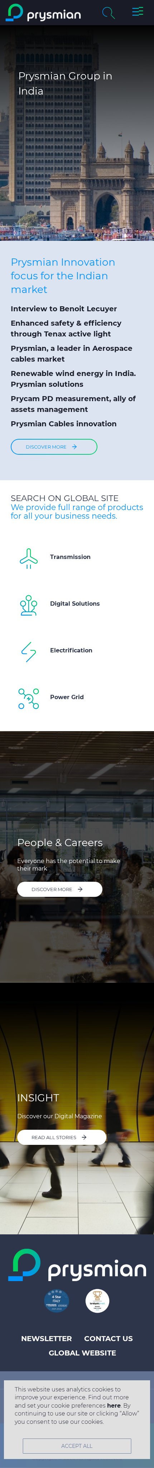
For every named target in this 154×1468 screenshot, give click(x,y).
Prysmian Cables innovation (64, 423)
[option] (77, 133)
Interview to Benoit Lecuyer (64, 308)
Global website (82, 1353)
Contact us (108, 1338)
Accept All (76, 1446)
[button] (137, 12)
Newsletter (46, 1338)
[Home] (43, 13)
